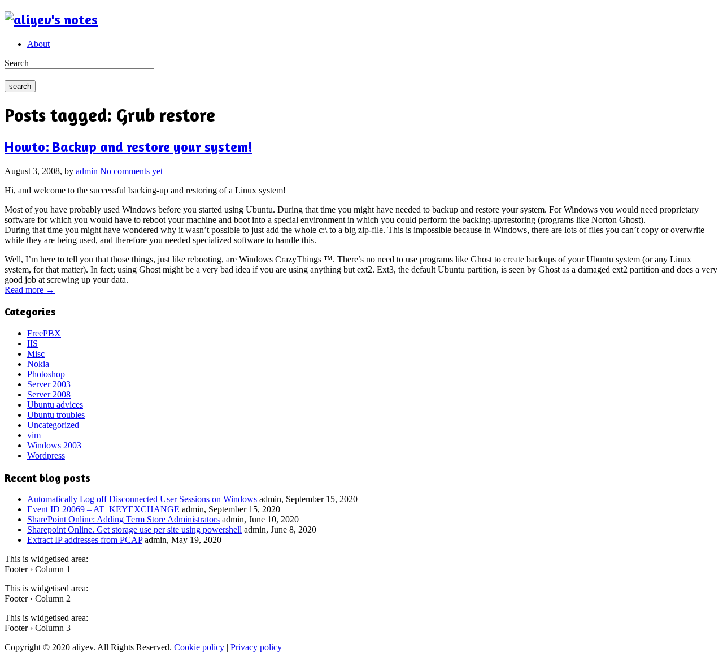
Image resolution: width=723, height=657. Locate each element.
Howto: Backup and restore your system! (128, 147)
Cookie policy (199, 647)
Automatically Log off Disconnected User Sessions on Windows (142, 499)
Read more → (30, 290)
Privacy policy (256, 647)
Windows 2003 (54, 445)
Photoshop (46, 374)
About (38, 44)
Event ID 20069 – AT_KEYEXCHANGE (103, 509)
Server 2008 (49, 394)
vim (34, 435)
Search (17, 63)
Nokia (38, 364)
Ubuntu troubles (56, 415)
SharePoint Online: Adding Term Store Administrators (123, 519)
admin (87, 171)
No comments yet (131, 171)
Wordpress (46, 455)
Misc (36, 353)
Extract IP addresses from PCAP (84, 539)
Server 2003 (49, 384)
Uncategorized (53, 425)
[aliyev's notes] (51, 19)
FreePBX (44, 333)
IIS (32, 343)
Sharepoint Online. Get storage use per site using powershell (134, 529)
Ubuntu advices (55, 404)
